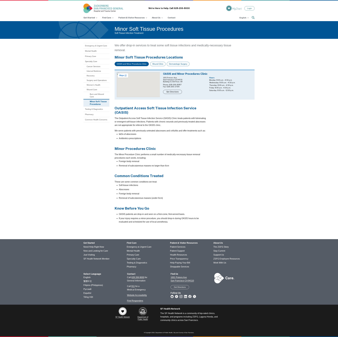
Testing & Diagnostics (94, 109)
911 (133, 286)
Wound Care (92, 89)
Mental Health (91, 51)
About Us (218, 243)
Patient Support (177, 251)
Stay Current (219, 251)
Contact (171, 18)
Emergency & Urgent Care (96, 46)
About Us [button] (156, 18)
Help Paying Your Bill (180, 263)
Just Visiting (89, 255)
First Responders (135, 301)
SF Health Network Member (96, 259)
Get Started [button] (89, 18)
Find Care (132, 243)
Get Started (89, 243)
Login (249, 8)
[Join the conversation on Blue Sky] (172, 296)
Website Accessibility (137, 295)
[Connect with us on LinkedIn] (185, 296)
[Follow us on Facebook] (190, 296)
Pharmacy (89, 114)
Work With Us (219, 263)
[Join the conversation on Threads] (176, 296)
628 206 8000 (137, 277)
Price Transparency (179, 259)
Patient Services (177, 247)
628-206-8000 (182, 8)
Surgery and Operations (97, 80)
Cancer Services (93, 66)
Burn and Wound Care (97, 95)
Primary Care (90, 56)
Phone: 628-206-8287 (172, 85)
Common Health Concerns (96, 120)
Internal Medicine (94, 71)
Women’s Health (93, 85)
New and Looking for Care (95, 251)
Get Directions (172, 92)
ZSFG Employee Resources (226, 259)
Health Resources (178, 255)
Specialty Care (91, 61)
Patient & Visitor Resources (184, 243)
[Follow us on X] (194, 296)
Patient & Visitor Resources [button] (131, 18)
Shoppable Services (179, 267)
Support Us (218, 255)
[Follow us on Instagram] (181, 296)
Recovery (91, 76)
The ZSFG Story (221, 247)
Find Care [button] (106, 18)
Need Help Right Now (93, 247)
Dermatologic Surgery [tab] (178, 64)
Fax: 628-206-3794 (171, 87)
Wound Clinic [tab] (157, 64)
